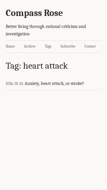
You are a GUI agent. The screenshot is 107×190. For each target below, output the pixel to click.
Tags (48, 46)
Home (10, 46)
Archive (30, 46)
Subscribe (67, 46)
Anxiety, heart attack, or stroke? (54, 83)
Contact (90, 46)
